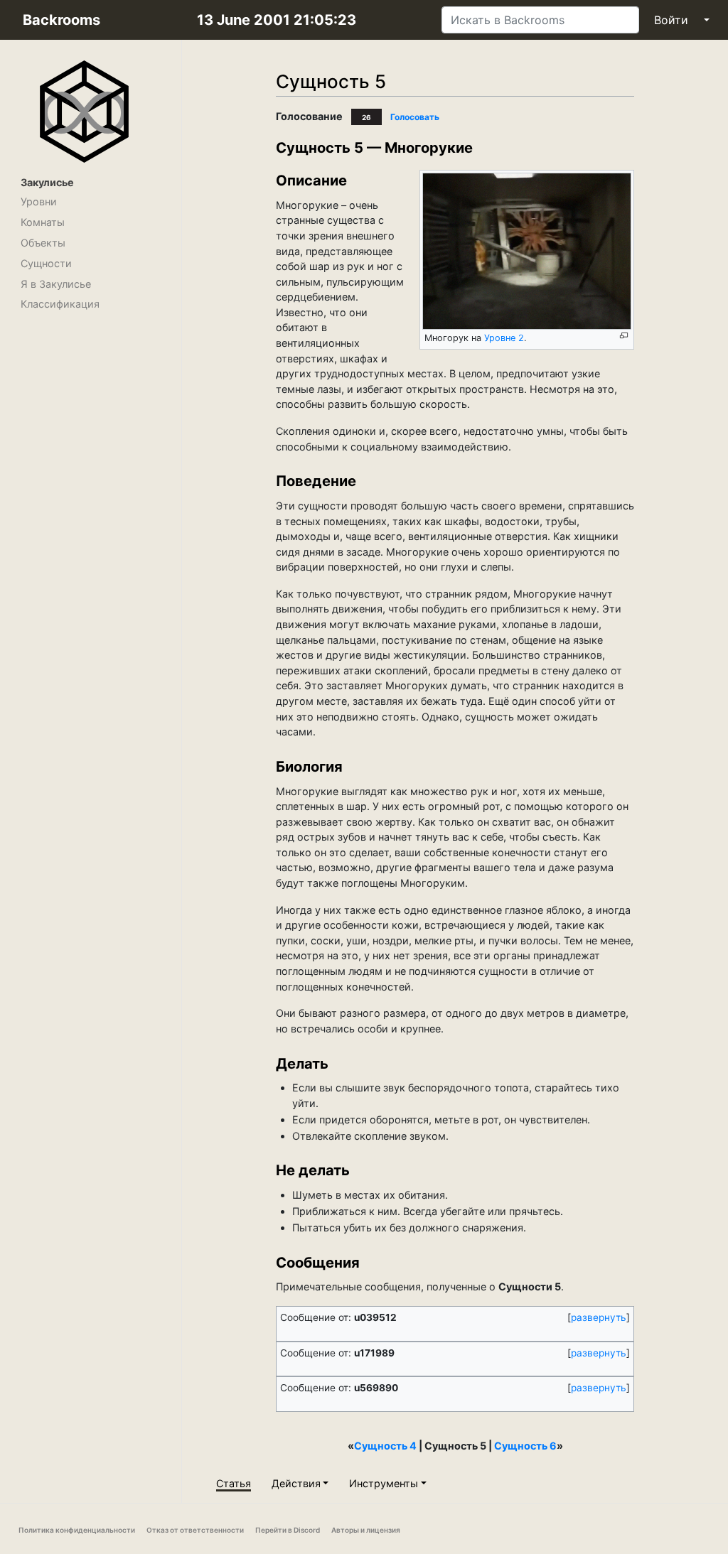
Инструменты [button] (383, 1483)
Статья (233, 1483)
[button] (598, 1318)
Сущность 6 (525, 1446)
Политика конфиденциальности (76, 1530)
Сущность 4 (385, 1446)
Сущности (46, 263)
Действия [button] (296, 1483)
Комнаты (43, 222)
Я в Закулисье (56, 284)
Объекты (43, 243)
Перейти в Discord (287, 1530)
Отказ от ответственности (195, 1530)
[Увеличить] (624, 336)
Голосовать (414, 117)
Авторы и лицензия (365, 1530)
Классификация (60, 304)
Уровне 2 (504, 338)
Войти (671, 20)
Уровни (39, 201)
